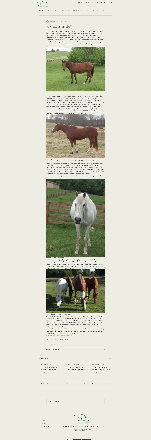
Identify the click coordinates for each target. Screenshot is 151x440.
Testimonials (45, 426)
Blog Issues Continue (98, 364)
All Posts (41, 10)
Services (44, 423)
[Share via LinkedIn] (55, 345)
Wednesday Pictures (72, 364)
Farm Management (77, 10)
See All (110, 358)
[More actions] (104, 21)
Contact (44, 429)
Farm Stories (65, 10)
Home (43, 417)
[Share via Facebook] (47, 345)
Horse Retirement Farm (61, 339)
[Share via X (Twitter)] (51, 345)
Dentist (48, 10)
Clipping (56, 10)
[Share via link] (58, 345)
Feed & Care (95, 10)
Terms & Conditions (86, 439)
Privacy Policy (77, 439)
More (102, 10)
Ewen (87, 10)
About (43, 420)
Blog (43, 433)
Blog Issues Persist (46, 364)
